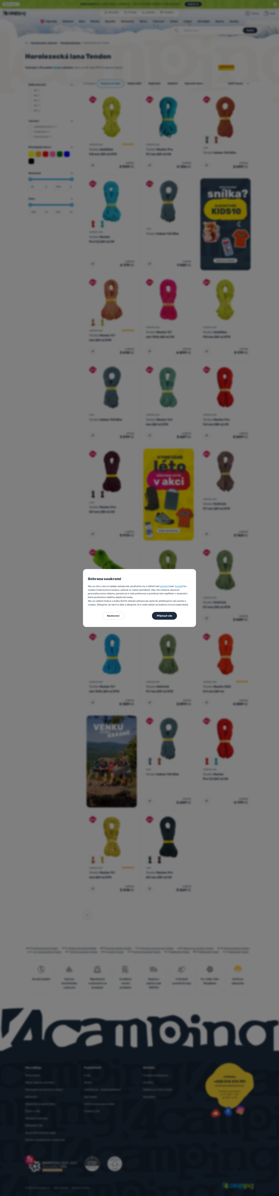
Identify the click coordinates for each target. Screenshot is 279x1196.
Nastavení (113, 615)
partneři (164, 586)
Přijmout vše (164, 615)
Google (178, 586)
